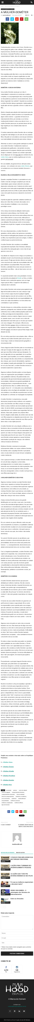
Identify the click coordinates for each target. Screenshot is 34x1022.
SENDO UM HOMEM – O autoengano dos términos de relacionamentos (20, 892)
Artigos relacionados (7, 852)
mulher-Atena (5, 157)
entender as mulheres (21, 796)
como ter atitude (23, 790)
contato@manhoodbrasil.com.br (17, 1006)
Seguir (17, 966)
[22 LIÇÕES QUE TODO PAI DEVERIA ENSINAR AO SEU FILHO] (5, 876)
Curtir (6, 966)
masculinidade (5, 800)
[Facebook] (10, 1011)
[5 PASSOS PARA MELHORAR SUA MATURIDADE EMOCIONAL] (5, 859)
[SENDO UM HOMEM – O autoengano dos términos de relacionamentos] (5, 892)
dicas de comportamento (8, 796)
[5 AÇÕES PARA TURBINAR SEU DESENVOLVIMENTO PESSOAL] (5, 868)
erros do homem (6, 798)
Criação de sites (20, 1020)
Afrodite (19, 278)
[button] (31, 2)
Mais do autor (20, 852)
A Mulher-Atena (7, 762)
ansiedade (8, 790)
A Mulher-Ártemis (8, 766)
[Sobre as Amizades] (5, 901)
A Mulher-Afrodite (8, 771)
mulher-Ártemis (25, 166)
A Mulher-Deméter (8, 780)
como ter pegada (6, 792)
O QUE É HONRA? (6, 825)
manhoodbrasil (7, 15)
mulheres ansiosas (15, 800)
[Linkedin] (19, 1011)
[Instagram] (14, 1011)
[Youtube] (24, 1011)
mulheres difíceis (19, 802)
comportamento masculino (8, 794)
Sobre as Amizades (17, 898)
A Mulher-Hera (7, 784)
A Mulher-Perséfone (9, 775)
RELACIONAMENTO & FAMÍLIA (7, 9)
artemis (15, 790)
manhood (14, 798)
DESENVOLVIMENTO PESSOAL (5, 861)
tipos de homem (6, 804)
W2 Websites (27, 1020)
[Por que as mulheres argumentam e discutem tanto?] (5, 884)
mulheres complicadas (7, 802)
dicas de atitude (20, 794)
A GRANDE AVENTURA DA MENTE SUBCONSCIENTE (25, 825)
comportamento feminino (18, 792)
